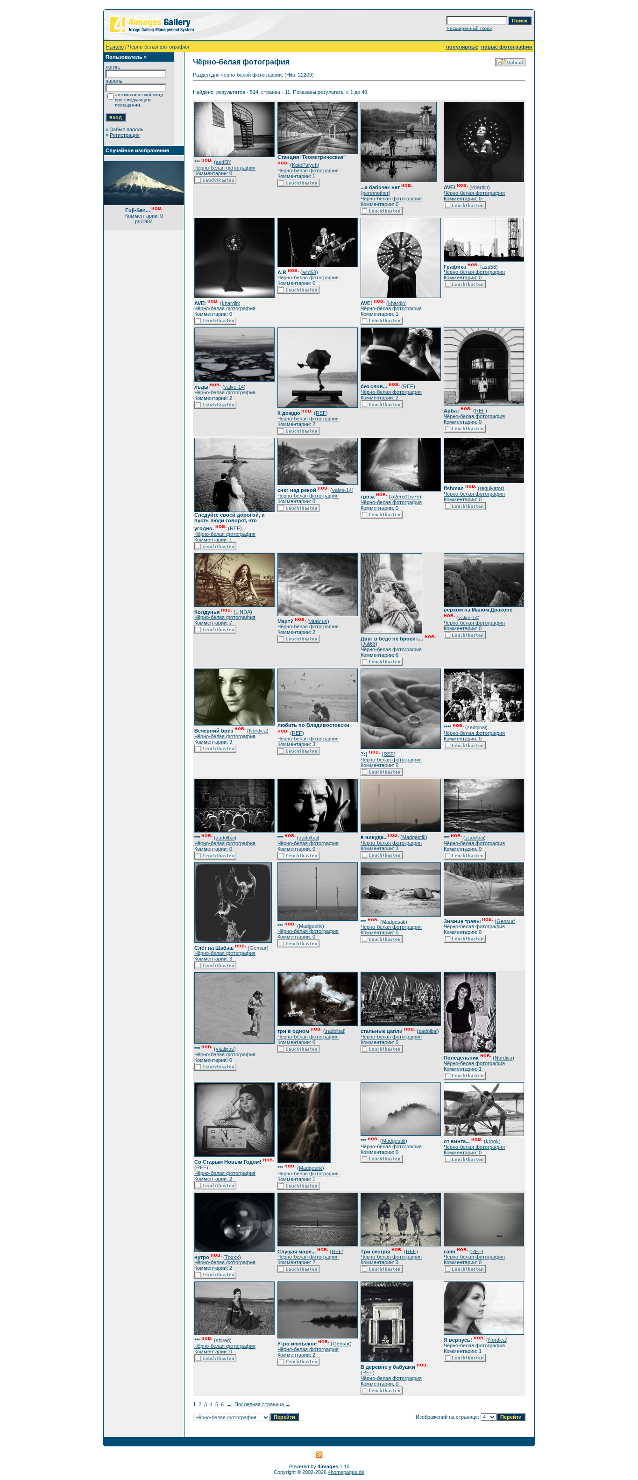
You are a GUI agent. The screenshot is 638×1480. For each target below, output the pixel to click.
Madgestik (413, 837)
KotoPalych (305, 165)
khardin (479, 187)
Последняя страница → (262, 1404)
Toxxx (232, 1256)
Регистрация (125, 135)
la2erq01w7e (404, 496)
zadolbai (476, 727)
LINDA (242, 611)
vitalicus (318, 621)
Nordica (258, 730)
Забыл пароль (126, 129)
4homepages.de (346, 1472)
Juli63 (369, 644)
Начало (115, 47)
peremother (375, 193)
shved (223, 1340)
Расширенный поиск (469, 28)
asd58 (223, 162)
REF (321, 413)
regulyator (491, 488)
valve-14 (234, 387)
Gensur (258, 947)
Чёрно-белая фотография (224, 168)
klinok (492, 1141)
